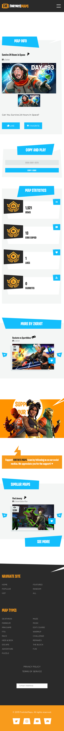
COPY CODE (32, 170)
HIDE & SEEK (7, 640)
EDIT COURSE (39, 627)
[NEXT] (59, 355)
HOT (4, 593)
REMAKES (37, 640)
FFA (4, 632)
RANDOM (37, 589)
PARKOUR (6, 623)
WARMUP (37, 632)
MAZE (35, 619)
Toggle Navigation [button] (58, 6)
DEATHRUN (7, 619)
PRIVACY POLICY (32, 667)
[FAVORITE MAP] (52, 360)
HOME (4, 585)
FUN (35, 649)
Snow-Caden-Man (21, 501)
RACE (4, 636)
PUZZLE (5, 653)
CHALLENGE (38, 636)
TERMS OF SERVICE (32, 671)
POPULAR (6, 589)
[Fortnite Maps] (16, 6)
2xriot (7, 60)
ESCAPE (5, 645)
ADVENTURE (7, 649)
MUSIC (36, 623)
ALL (34, 593)
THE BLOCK (38, 645)
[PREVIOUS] (4, 355)
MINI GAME (6, 627)
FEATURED (38, 585)
